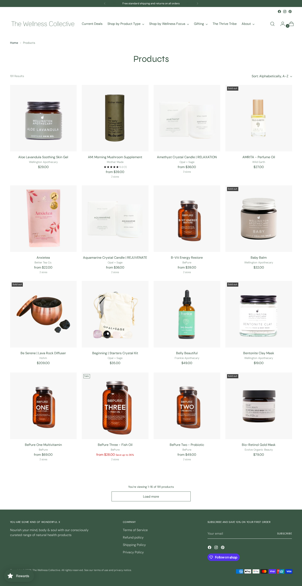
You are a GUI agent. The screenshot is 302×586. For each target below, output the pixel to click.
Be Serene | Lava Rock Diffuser (43, 353)
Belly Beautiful (187, 353)
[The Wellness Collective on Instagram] (285, 11)
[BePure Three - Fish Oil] (115, 406)
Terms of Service (135, 530)
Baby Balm (259, 257)
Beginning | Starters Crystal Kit (115, 353)
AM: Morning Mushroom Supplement (115, 157)
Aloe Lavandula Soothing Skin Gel (43, 157)
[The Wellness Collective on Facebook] (279, 11)
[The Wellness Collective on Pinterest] (290, 11)
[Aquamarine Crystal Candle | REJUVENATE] (115, 218)
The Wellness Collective (46, 570)
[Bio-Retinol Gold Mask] (258, 406)
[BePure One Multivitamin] (43, 406)
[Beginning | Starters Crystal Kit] (115, 314)
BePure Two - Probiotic (187, 445)
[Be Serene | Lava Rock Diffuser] (43, 314)
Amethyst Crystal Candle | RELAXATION (187, 157)
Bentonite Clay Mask (258, 353)
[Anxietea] (43, 218)
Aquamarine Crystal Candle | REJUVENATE (115, 257)
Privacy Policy (133, 552)
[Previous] (104, 3)
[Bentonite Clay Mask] (258, 314)
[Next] (197, 3)
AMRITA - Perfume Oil (258, 157)
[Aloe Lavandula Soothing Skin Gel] (43, 118)
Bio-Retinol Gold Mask (258, 445)
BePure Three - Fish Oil (115, 445)
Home (14, 43)
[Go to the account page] (281, 24)
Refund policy (133, 537)
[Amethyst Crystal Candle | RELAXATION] (187, 118)
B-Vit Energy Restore (187, 257)
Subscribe (284, 533)
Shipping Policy (134, 545)
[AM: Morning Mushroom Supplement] (115, 118)
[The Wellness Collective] (43, 24)
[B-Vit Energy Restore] (187, 218)
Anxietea (43, 257)
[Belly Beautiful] (187, 314)
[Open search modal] (272, 24)
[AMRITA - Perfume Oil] (258, 118)
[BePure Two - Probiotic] (187, 406)
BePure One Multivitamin (43, 445)
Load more (151, 496)
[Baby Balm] (258, 218)
